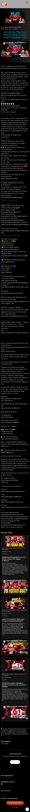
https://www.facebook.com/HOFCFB (12, 293)
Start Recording (16, 803)
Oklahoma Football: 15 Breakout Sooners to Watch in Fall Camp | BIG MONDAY (14, 685)
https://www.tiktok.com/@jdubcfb (17, 283)
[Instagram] (4, 778)
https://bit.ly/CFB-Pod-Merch (10, 249)
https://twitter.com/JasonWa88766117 (13, 491)
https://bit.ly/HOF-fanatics (9, 256)
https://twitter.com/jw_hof (9, 280)
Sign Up (15, 762)
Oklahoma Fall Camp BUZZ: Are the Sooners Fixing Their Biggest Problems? (13, 559)
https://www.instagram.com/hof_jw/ (12, 502)
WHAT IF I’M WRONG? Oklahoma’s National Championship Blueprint (13, 620)
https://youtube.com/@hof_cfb (10, 408)
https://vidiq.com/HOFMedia (9, 316)
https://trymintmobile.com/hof (10, 106)
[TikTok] (6, 778)
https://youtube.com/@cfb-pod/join (12, 197)
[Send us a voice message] (27, 809)
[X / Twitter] (2, 778)
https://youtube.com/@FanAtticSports (13, 220)
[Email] (2, 784)
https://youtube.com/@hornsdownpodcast (14, 216)
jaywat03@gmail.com (7, 452)
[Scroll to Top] (27, 805)
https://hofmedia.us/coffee (9, 179)
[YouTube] (9, 778)
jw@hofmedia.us (6, 790)
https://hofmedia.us (7, 417)
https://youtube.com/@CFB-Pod (10, 212)
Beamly (17, 807)
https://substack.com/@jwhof (10, 422)
